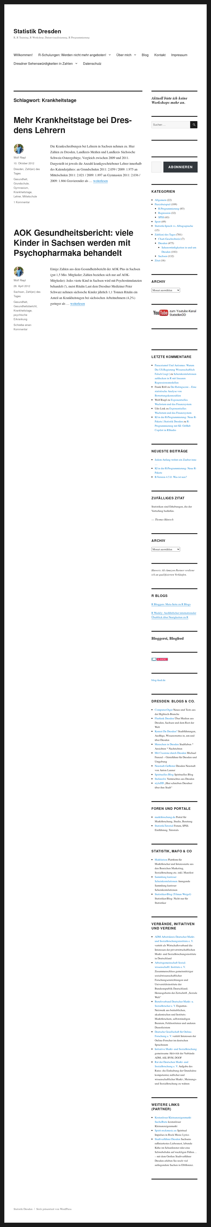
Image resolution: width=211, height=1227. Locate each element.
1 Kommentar (22, 202)
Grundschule (21, 183)
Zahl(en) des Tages (165, 234)
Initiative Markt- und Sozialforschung (176, 1049)
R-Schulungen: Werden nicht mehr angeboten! (72, 54)
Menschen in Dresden (167, 744)
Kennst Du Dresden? (166, 731)
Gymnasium (21, 188)
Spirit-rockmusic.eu (166, 1130)
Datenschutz (92, 63)
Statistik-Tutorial (164, 825)
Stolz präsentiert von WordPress (54, 1209)
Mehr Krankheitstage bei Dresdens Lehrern (73, 125)
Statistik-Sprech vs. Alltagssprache (174, 226)
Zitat (157, 260)
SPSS (161, 217)
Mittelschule (29, 196)
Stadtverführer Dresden (167, 1139)
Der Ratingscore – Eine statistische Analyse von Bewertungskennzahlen (175, 391)
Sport (158, 221)
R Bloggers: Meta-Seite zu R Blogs (171, 604)
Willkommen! (23, 54)
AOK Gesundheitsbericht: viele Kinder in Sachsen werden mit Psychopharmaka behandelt (73, 242)
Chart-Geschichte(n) (169, 239)
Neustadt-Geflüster (165, 766)
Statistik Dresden (37, 31)
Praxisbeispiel (162, 204)
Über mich (123, 54)
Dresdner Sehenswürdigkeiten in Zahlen (43, 63)
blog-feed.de (158, 680)
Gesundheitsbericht (25, 306)
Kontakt (159, 54)
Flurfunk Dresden (164, 718)
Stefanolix (160, 779)
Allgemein (160, 200)
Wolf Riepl (20, 157)
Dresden (18, 169)
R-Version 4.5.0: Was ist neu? (171, 477)
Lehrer (17, 196)
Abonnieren (180, 167)
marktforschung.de (165, 817)
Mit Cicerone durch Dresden (170, 753)
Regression (164, 213)
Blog (145, 54)
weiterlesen (100, 180)
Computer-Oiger (164, 709)
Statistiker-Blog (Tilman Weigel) (173, 894)
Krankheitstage (23, 192)
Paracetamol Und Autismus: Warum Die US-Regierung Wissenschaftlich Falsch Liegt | (175, 369)
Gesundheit (20, 179)
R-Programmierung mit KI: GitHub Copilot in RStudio (173, 425)
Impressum (179, 54)
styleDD (159, 783)
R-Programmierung (168, 208)
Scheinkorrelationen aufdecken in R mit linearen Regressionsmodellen (175, 378)
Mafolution (161, 859)
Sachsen (19, 292)
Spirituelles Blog (164, 774)
